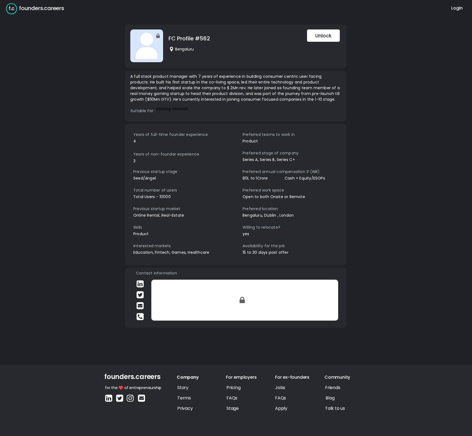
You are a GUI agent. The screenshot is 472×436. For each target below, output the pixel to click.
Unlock (323, 35)
